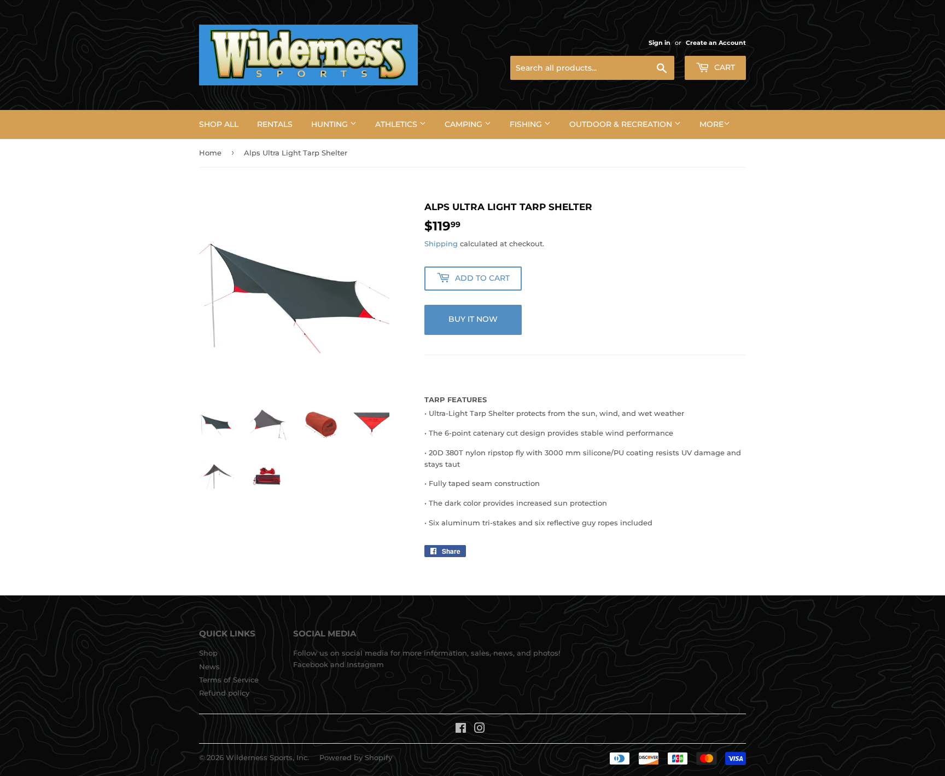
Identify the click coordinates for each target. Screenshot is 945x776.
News (209, 666)
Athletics (397, 124)
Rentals (275, 124)
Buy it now (473, 319)
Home (210, 152)
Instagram (365, 664)
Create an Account (716, 43)
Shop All (218, 124)
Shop (208, 652)
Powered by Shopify (355, 757)
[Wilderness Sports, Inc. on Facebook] (460, 729)
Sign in (659, 43)
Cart (723, 67)
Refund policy (224, 692)
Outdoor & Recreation (621, 124)
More (711, 124)
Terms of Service (229, 679)
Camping (465, 124)
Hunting (330, 124)
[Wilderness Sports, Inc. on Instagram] (479, 729)
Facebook (310, 664)
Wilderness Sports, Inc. (267, 757)
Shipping (441, 243)
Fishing (527, 124)
